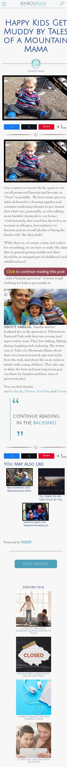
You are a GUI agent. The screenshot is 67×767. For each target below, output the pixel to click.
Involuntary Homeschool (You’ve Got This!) (33, 675)
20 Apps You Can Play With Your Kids (33, 760)
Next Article (36, 564)
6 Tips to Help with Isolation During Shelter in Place (33, 630)
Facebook (16, 391)
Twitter (29, 391)
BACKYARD (44, 423)
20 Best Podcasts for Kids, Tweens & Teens (33, 717)
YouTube (43, 391)
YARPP (26, 542)
